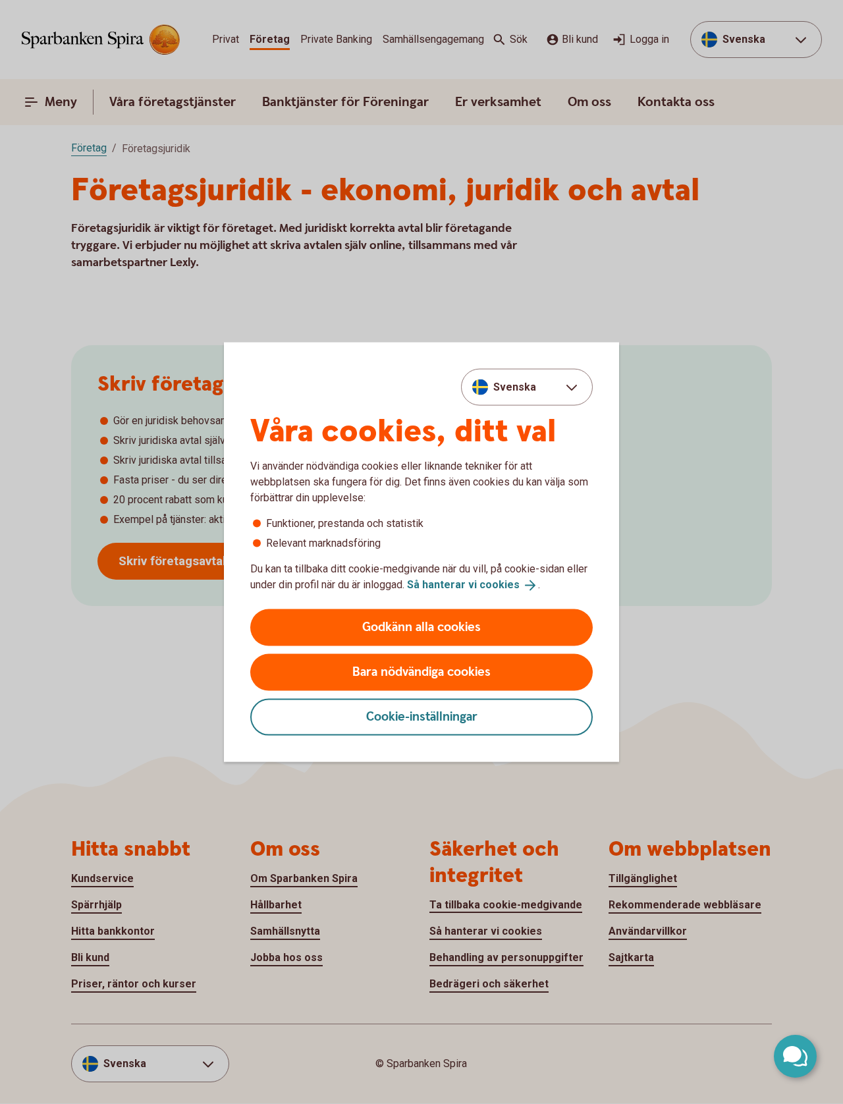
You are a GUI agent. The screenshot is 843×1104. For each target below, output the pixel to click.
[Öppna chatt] (795, 1056)
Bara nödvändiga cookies (421, 671)
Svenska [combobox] (514, 387)
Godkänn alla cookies (421, 627)
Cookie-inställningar (421, 716)
